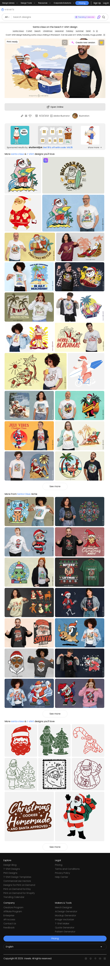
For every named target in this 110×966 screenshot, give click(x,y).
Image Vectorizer (64, 919)
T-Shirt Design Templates (17, 877)
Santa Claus (24, 494)
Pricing (58, 865)
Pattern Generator (65, 931)
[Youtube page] (100, 958)
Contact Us (9, 923)
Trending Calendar (13, 897)
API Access (9, 919)
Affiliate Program (12, 911)
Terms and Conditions (67, 869)
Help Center (61, 877)
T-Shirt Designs (11, 869)
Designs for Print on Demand (19, 885)
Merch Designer (63, 907)
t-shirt (29, 31)
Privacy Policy (62, 873)
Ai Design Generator (66, 911)
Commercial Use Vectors (17, 881)
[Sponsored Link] (20, 135)
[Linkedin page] (105, 958)
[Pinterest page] (95, 958)
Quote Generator (64, 927)
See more (55, 486)
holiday (69, 31)
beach (37, 31)
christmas (47, 31)
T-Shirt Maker (62, 923)
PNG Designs (10, 873)
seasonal (59, 31)
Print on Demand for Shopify (19, 893)
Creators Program (13, 907)
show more (93, 147)
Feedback (8, 927)
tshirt (88, 31)
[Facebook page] (90, 958)
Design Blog (9, 865)
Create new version (85, 42)
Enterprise (8, 915)
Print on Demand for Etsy (17, 889)
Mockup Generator (65, 915)
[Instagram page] (86, 958)
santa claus (18, 31)
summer (79, 31)
